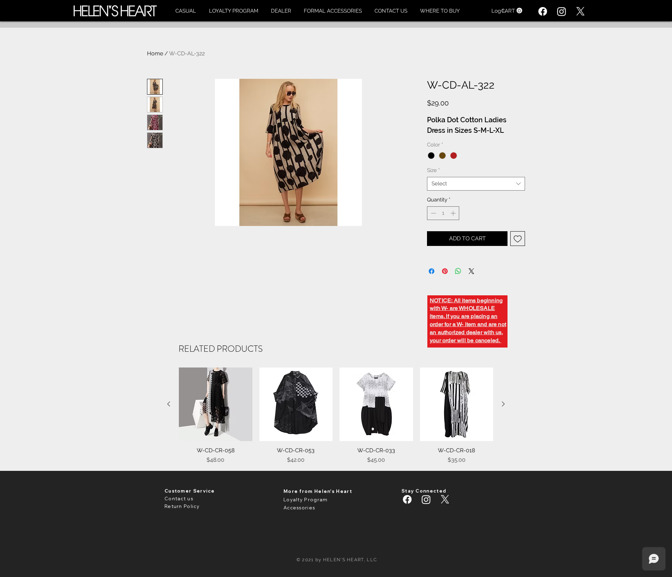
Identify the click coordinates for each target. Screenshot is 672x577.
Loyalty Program (306, 499)
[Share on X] (471, 271)
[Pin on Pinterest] (445, 271)
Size (433, 170)
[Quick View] (215, 404)
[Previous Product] (168, 404)
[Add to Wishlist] (517, 238)
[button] (185, 11)
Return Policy (182, 506)
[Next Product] (503, 404)
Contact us (178, 498)
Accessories (299, 507)
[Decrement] (433, 213)
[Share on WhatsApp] (458, 271)
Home (155, 53)
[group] (335, 416)
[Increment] (453, 213)
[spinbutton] (443, 213)
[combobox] (476, 184)
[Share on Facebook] (431, 271)
